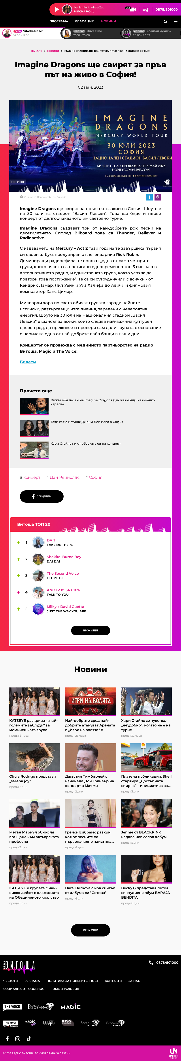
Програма (58, 21)
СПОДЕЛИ (43, 496)
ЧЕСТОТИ (10, 981)
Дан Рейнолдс (64, 477)
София (95, 477)
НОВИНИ (53, 51)
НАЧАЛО (36, 51)
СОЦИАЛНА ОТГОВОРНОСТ (24, 989)
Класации (84, 21)
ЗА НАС (134, 981)
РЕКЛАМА (32, 981)
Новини (108, 21)
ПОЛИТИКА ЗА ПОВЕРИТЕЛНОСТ (72, 981)
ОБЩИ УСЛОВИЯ (66, 989)
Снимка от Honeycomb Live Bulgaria (45, 197)
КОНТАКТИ (113, 981)
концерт (31, 477)
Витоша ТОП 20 (33, 524)
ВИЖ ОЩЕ (90, 630)
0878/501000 (167, 9)
